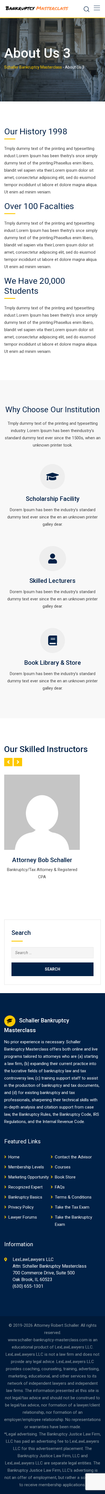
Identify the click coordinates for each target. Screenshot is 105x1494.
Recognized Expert (25, 1187)
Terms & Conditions (73, 1197)
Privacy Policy (21, 1207)
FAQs (60, 1187)
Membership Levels (26, 1167)
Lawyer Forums (22, 1217)
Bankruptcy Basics (25, 1197)
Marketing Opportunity (28, 1177)
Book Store (65, 1177)
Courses (63, 1167)
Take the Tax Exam (72, 1207)
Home (14, 1157)
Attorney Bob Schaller (42, 860)
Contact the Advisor (73, 1157)
